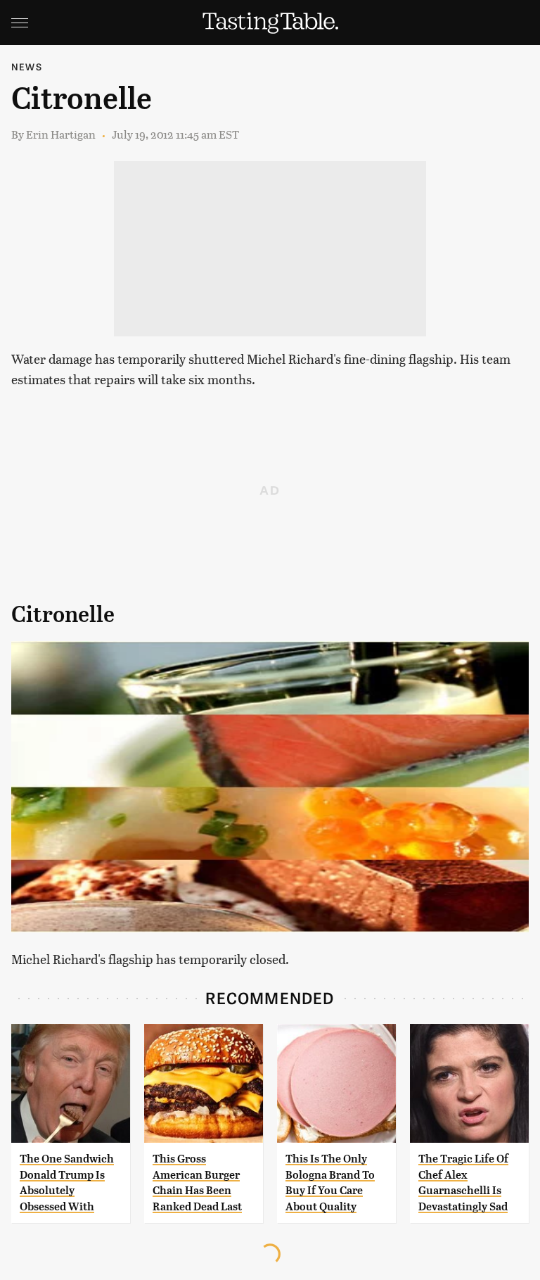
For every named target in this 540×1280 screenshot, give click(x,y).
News (26, 66)
